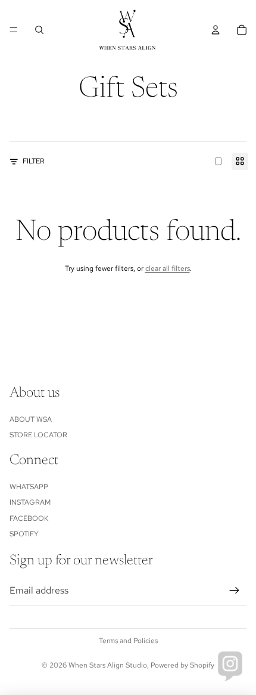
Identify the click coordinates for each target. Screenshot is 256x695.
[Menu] (13, 30)
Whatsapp (29, 487)
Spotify (24, 534)
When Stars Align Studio (107, 665)
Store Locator (38, 435)
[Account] (215, 30)
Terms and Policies (128, 640)
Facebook (29, 518)
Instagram (30, 502)
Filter (34, 161)
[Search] (39, 30)
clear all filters (167, 268)
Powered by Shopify (182, 665)
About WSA (31, 419)
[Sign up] (234, 591)
